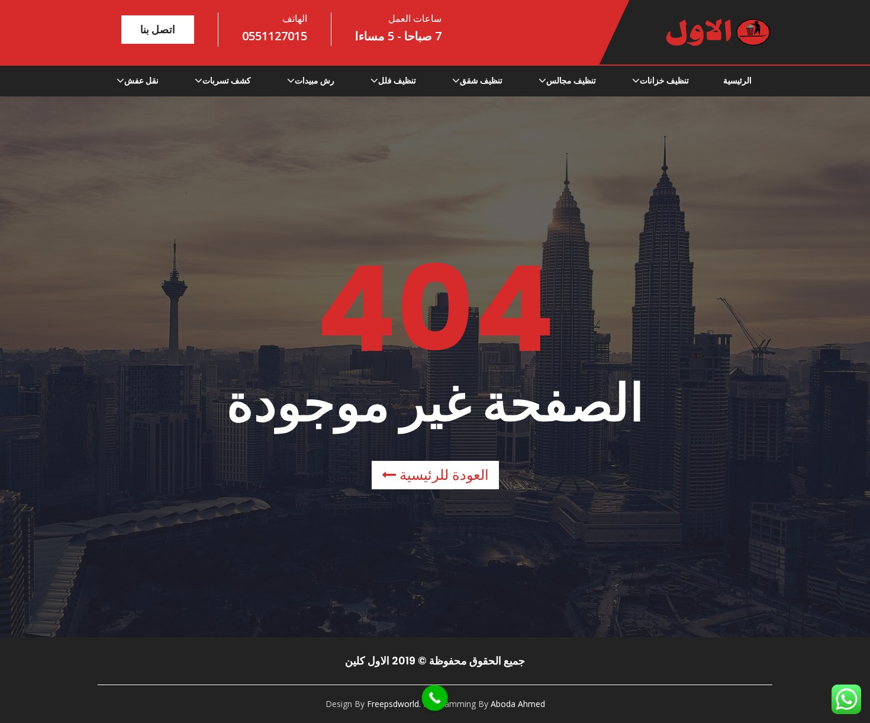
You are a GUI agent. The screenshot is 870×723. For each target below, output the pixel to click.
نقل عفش (141, 80)
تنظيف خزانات (664, 80)
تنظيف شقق (481, 80)
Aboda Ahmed (518, 703)
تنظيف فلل (397, 80)
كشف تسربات (226, 80)
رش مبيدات (314, 80)
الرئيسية (737, 80)
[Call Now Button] (435, 698)
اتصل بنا (157, 29)
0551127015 (274, 36)
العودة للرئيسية (442, 475)
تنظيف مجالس (571, 80)
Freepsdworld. (394, 703)
